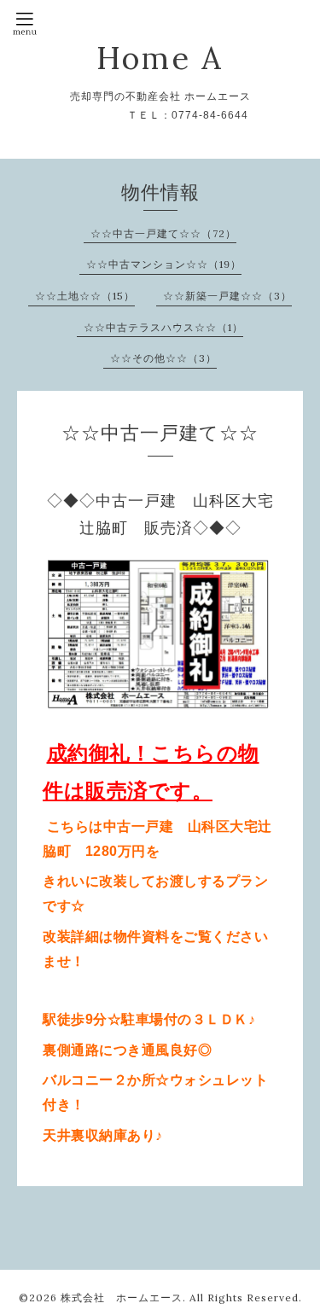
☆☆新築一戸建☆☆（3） (227, 295)
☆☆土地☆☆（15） (85, 295)
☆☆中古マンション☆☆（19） (163, 264)
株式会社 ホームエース (122, 1297)
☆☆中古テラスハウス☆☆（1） (163, 327)
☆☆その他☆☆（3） (163, 358)
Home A (160, 58)
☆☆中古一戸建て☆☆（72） (163, 233)
